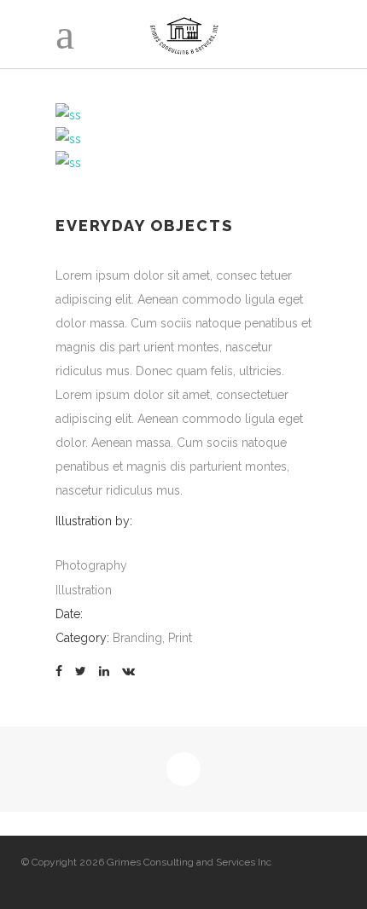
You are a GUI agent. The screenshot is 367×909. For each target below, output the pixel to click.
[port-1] (68, 139)
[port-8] (68, 163)
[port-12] (68, 115)
